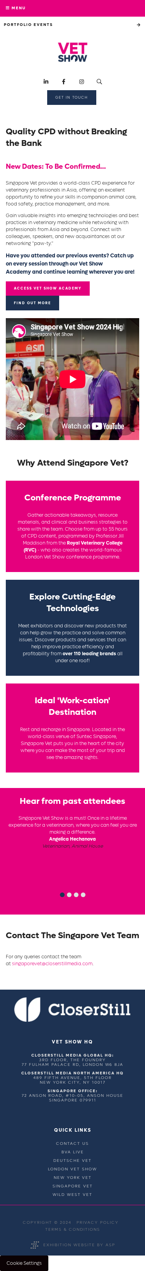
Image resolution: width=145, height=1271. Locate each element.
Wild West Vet (72, 1194)
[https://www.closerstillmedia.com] (72, 1020)
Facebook (63, 82)
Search (99, 82)
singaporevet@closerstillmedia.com (52, 964)
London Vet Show (72, 1169)
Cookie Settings (24, 1263)
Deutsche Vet (72, 1160)
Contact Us (72, 1143)
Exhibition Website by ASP (79, 1245)
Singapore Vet (73, 1186)
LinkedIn (46, 82)
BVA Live (72, 1152)
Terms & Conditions (72, 1229)
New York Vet (73, 1177)
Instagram (81, 82)
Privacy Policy (98, 1222)
